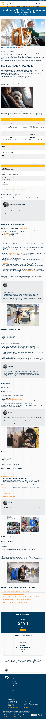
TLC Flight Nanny (12, 482)
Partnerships (14, 693)
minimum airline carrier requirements (36, 246)
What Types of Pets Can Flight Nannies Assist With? (16, 591)
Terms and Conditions (20, 716)
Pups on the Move (6, 234)
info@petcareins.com (14, 707)
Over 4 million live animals (5, 49)
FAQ (13, 685)
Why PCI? (14, 681)
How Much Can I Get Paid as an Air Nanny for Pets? (16, 602)
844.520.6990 (11, 704)
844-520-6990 (41, 0)
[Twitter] (26, 707)
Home (2, 607)
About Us (13, 686)
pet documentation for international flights (14, 399)
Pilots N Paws (33, 217)
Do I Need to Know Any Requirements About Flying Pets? (17, 599)
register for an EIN (38, 299)
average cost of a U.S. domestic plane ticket (17, 253)
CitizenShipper (4, 487)
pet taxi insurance (23, 228)
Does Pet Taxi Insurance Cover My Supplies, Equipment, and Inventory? (21, 596)
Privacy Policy (6, 716)
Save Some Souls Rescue (23, 213)
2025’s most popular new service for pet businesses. (17, 189)
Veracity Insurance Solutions (12, 714)
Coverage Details (15, 683)
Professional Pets (17, 475)
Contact (36, 0)
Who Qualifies (14, 680)
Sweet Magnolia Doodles (7, 235)
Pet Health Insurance (29, 0)
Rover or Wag (31, 485)
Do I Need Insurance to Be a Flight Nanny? (13, 594)
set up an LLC (14, 300)
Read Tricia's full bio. (24, 663)
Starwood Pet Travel (13, 476)
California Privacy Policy (12, 716)
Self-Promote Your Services (10, 496)
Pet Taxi (8, 607)
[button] (40, 3)
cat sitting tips (20, 359)
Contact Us (14, 688)
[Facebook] (24, 707)
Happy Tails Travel (6, 236)
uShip (41, 485)
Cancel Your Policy (15, 692)
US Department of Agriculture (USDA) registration (12, 339)
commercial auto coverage (30, 270)
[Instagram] (28, 707)
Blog (5, 607)
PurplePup (5, 233)
